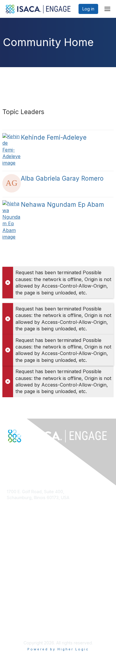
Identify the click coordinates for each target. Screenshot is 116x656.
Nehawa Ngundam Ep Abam (62, 204)
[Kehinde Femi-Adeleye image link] (11, 149)
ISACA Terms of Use (26, 622)
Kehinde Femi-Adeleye (54, 137)
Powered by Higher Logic (58, 649)
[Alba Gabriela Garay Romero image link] (11, 183)
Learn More (18, 565)
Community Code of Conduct (35, 610)
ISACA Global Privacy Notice (34, 627)
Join (11, 553)
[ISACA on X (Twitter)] (16, 453)
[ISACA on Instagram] (35, 453)
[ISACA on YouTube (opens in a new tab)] (29, 453)
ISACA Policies (21, 616)
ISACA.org (16, 503)
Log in (88, 8)
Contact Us (17, 515)
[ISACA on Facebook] (9, 453)
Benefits (15, 559)
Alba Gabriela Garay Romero (62, 178)
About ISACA (19, 604)
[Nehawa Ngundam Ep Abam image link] (11, 220)
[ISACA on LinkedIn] (22, 453)
